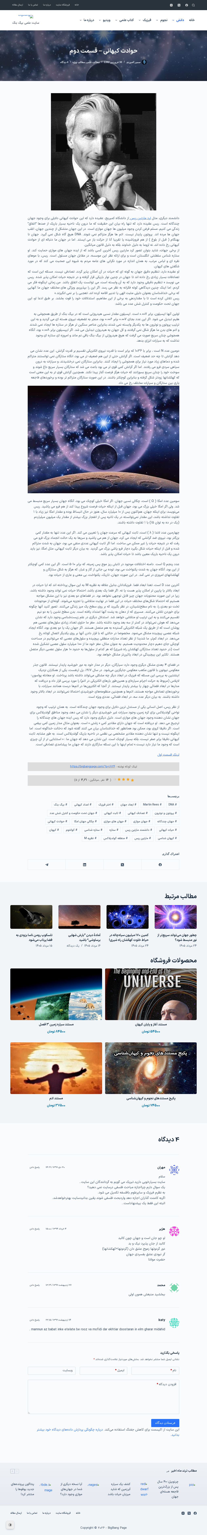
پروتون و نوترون (166, 813)
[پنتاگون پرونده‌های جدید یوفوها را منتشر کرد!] (45, 1489)
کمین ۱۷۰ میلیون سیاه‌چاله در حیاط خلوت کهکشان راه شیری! (129, 938)
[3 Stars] (123, 779)
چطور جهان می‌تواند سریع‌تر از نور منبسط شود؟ (177, 938)
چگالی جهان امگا (85, 821)
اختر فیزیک (106, 805)
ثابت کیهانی (112, 813)
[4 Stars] (119, 779)
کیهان (54, 830)
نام (173, 1370)
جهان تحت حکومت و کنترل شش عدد (73, 813)
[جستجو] (193, 5)
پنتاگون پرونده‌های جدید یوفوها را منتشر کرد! (22, 1489)
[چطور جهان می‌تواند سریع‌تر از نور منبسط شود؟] (176, 917)
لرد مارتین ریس (140, 218)
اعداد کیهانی (83, 805)
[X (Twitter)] (179, 5)
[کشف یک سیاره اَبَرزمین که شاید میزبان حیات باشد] (141, 1490)
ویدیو (106, 20)
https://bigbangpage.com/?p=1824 (92, 767)
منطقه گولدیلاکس (116, 838)
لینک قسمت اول (168, 754)
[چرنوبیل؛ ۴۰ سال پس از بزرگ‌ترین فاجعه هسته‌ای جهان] (190, 1489)
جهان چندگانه (167, 821)
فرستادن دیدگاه (165, 1423)
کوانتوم (71, 830)
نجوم (163, 20)
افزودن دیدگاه (166, 1384)
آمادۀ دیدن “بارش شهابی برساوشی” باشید (84, 938)
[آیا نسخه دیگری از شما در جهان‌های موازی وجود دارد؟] (93, 1489)
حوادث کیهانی (57, 821)
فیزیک (147, 20)
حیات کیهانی (168, 830)
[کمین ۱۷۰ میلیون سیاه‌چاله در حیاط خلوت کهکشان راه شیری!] (128, 917)
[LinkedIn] (84, 865)
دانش (180, 20)
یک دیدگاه (73, 946)
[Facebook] (186, 5)
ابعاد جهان (128, 805)
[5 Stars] (115, 779)
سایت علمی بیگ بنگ (25, 23)
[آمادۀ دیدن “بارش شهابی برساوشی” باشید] (79, 917)
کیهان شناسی (167, 838)
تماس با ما (33, 5)
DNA (173, 805)
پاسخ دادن (35, 1167)
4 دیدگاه (64, 62)
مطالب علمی (93, 62)
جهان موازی (141, 821)
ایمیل (119, 1370)
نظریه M (90, 838)
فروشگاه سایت (63, 5)
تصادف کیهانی (138, 813)
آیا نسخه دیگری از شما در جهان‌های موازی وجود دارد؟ (71, 1489)
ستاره (113, 830)
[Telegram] (46, 865)
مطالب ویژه (79, 62)
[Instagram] (171, 5)
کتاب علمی (126, 20)
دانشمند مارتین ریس (138, 830)
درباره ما (47, 5)
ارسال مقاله (17, 5)
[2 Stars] (128, 779)
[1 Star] (132, 780)
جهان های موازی (115, 821)
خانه (77, 5)
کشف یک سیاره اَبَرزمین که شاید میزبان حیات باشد (119, 1489)
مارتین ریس (142, 838)
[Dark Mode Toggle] (10, 1525)
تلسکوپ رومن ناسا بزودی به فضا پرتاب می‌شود (34, 938)
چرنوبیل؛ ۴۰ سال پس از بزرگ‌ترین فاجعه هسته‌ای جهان (167, 1489)
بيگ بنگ (60, 805)
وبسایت (68, 1370)
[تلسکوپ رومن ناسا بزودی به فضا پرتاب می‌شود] (31, 917)
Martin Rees (152, 805)
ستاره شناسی (93, 830)
